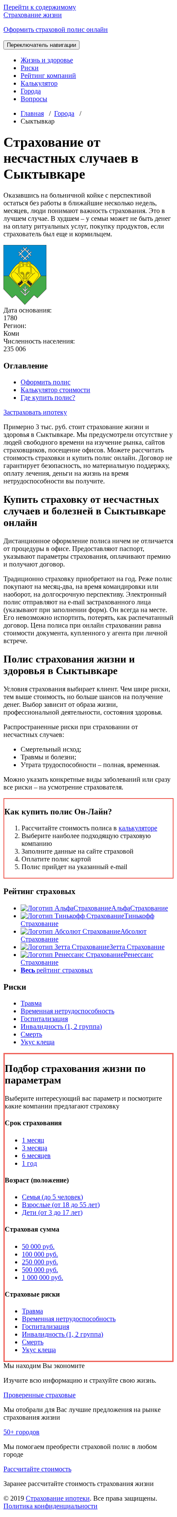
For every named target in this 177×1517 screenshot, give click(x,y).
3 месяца (34, 1148)
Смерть (31, 1034)
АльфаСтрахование (139, 908)
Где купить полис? (48, 397)
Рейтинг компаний (48, 75)
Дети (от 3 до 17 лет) (52, 1212)
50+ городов (21, 1432)
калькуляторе (138, 828)
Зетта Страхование (137, 946)
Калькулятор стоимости (55, 389)
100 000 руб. (40, 1254)
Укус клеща (38, 1042)
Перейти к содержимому (39, 7)
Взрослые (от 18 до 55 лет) (61, 1204)
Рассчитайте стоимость (37, 1469)
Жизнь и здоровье (47, 60)
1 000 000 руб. (42, 1277)
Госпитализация (44, 1018)
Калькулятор (39, 83)
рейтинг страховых (57, 970)
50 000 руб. (38, 1246)
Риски (30, 67)
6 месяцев (36, 1155)
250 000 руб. (40, 1262)
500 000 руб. (40, 1269)
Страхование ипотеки (58, 1498)
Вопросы (34, 98)
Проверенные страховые (39, 1395)
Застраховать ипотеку (35, 412)
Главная (32, 113)
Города (31, 91)
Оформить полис (45, 382)
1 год (29, 1163)
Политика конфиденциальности (50, 1506)
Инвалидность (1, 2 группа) (61, 1026)
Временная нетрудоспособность (67, 1011)
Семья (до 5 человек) (52, 1197)
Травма (31, 1003)
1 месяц (33, 1140)
